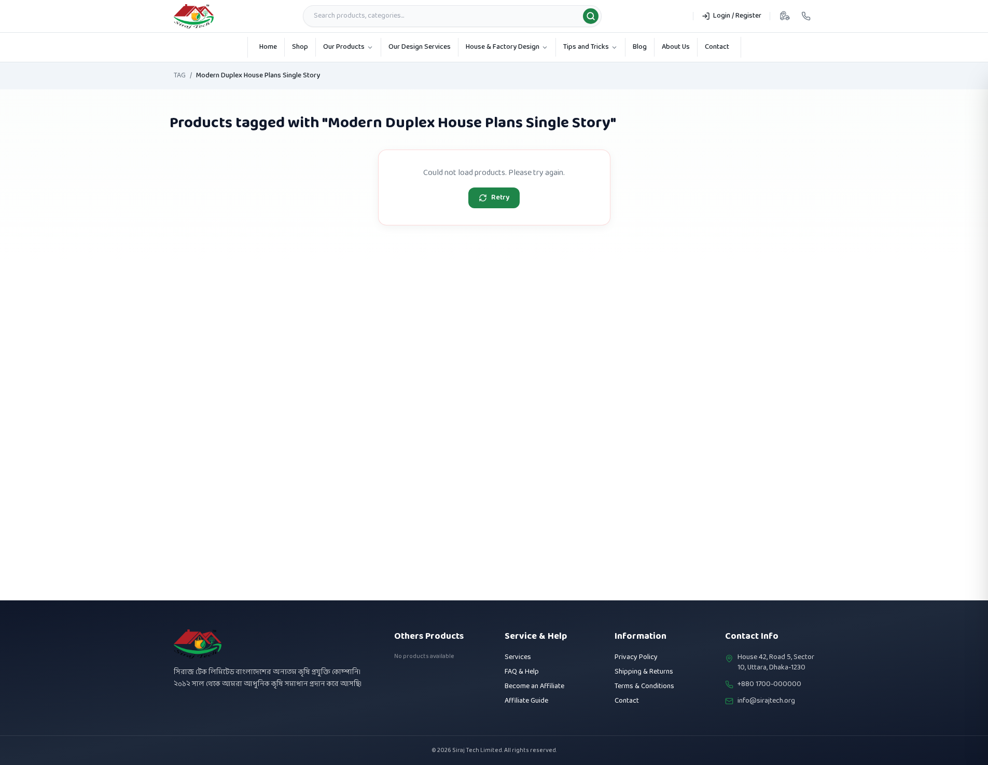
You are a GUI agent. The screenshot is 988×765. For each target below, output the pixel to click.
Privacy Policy (636, 657)
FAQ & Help (522, 672)
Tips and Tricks (586, 47)
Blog (640, 47)
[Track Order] (784, 16)
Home (268, 47)
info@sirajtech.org (766, 701)
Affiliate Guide (526, 701)
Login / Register (737, 16)
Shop (300, 47)
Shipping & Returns (644, 672)
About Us (676, 47)
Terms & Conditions (644, 686)
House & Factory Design (502, 47)
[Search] (591, 16)
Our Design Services (419, 47)
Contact (717, 47)
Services (518, 657)
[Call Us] (806, 16)
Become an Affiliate (534, 686)
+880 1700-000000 (769, 684)
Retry (500, 198)
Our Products (344, 47)
